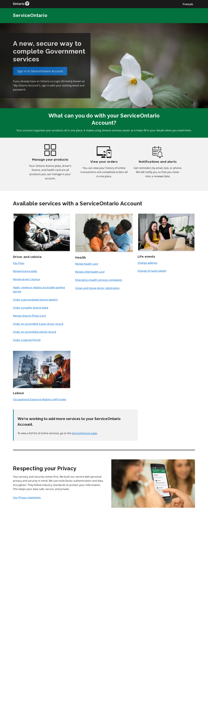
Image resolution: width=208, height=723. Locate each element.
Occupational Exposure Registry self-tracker (39, 399)
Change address (147, 263)
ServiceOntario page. (85, 433)
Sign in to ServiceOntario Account (40, 71)
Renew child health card (89, 272)
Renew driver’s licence (26, 279)
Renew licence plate (25, 271)
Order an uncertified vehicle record (34, 332)
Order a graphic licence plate (30, 307)
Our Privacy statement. (27, 497)
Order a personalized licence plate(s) (35, 299)
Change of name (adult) (152, 271)
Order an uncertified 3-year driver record (38, 324)
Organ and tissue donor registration (97, 288)
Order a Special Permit (27, 340)
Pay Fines (18, 263)
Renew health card (86, 264)
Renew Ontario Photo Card (29, 315)
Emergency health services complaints (98, 280)
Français (188, 4)
